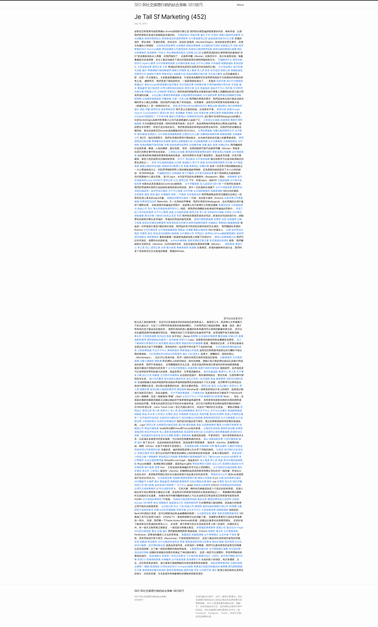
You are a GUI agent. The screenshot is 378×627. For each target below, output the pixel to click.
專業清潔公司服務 (221, 151)
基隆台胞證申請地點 (151, 166)
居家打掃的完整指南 (209, 368)
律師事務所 (153, 236)
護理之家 (183, 180)
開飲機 (158, 360)
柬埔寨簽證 (173, 350)
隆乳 (240, 467)
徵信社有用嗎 (217, 414)
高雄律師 (225, 119)
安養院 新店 (146, 233)
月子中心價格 (203, 63)
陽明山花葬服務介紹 (182, 141)
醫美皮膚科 (221, 445)
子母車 (232, 534)
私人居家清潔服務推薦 (171, 431)
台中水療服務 (228, 417)
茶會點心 (152, 134)
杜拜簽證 (215, 70)
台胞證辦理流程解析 (192, 95)
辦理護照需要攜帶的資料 (198, 151)
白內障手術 (205, 570)
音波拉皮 (194, 414)
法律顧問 (162, 91)
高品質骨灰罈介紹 (193, 431)
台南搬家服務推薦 (151, 98)
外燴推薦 (183, 414)
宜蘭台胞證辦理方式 (224, 130)
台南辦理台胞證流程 (167, 424)
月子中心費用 (161, 212)
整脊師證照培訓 (212, 417)
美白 (150, 208)
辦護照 (198, 506)
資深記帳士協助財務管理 (163, 389)
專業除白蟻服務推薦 (229, 222)
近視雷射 (139, 194)
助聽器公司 (227, 45)
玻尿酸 (192, 247)
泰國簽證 (186, 534)
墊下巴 (195, 162)
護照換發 (229, 243)
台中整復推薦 (231, 531)
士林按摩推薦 (144, 350)
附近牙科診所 (152, 431)
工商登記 (154, 470)
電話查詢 (190, 158)
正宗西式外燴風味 (170, 375)
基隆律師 (186, 435)
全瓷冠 (219, 449)
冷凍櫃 (189, 229)
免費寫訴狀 (224, 204)
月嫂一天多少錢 (180, 98)
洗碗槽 (176, 477)
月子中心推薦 (175, 190)
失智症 (214, 34)
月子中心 (181, 484)
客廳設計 (139, 84)
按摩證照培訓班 (148, 201)
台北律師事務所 (201, 190)
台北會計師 (167, 506)
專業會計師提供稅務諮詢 (207, 566)
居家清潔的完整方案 (199, 240)
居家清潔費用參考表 (228, 513)
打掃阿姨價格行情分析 (219, 84)
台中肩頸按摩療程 (152, 499)
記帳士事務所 (147, 360)
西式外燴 (149, 215)
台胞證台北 (188, 134)
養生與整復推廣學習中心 (166, 208)
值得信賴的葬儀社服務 (225, 49)
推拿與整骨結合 (153, 38)
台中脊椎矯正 (211, 534)
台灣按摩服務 (205, 130)
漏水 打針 (205, 34)
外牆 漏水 (162, 531)
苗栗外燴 (203, 112)
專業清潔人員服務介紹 (174, 73)
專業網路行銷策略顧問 (159, 70)
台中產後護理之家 (198, 38)
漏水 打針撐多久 (191, 353)
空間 (212, 445)
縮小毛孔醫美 (156, 378)
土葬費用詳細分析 (198, 548)
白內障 (177, 162)
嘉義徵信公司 (176, 502)
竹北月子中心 (159, 350)
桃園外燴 (144, 389)
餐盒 (154, 531)
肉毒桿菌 (192, 368)
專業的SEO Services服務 (147, 49)
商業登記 (194, 166)
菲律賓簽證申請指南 (230, 484)
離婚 (147, 566)
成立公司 (216, 463)
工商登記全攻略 (211, 119)
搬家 (214, 513)
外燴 (156, 509)
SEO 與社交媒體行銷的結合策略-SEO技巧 (168, 4)
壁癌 (152, 453)
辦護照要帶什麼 (188, 477)
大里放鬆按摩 (144, 66)
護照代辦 (188, 570)
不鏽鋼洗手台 (225, 59)
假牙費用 (229, 541)
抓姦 (171, 212)
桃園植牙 (163, 502)
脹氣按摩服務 (193, 45)
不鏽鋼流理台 (164, 173)
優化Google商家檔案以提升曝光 (162, 84)
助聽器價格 (227, 112)
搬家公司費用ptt (177, 116)
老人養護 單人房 (195, 70)
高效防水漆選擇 (202, 484)
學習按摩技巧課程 (202, 463)
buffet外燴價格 (179, 240)
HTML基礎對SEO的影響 (210, 396)
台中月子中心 (194, 509)
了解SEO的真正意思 (165, 215)
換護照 (211, 531)
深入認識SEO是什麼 (210, 183)
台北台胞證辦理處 (154, 460)
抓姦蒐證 (205, 88)
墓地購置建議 (235, 410)
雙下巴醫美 (188, 173)
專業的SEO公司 (219, 474)
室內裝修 (173, 339)
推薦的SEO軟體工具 (172, 166)
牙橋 (166, 144)
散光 (155, 502)
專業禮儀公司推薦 (189, 350)
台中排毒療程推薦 (166, 63)
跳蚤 (215, 144)
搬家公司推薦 (205, 477)
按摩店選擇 (215, 112)
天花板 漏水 (140, 70)
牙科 (196, 570)
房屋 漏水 (155, 194)
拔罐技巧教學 (154, 73)
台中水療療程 (215, 141)
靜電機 (232, 506)
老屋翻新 (180, 112)
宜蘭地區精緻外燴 (210, 134)
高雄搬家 (232, 219)
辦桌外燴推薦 (152, 428)
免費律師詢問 (191, 502)
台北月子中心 (189, 396)
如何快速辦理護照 (215, 162)
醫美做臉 (223, 336)
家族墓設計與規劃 (168, 456)
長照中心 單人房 (168, 410)
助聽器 (155, 375)
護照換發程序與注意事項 (198, 541)
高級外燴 (195, 34)
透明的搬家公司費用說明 (175, 49)
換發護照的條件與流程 (154, 570)
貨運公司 (221, 527)
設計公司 (147, 375)
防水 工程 (179, 506)
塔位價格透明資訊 (176, 52)
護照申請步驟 (228, 428)
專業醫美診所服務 (161, 141)
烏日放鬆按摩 (186, 84)
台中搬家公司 (187, 233)
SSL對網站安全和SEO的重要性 (165, 353)
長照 (154, 162)
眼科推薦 (191, 424)
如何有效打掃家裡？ (166, 484)
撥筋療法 (222, 105)
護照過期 (181, 389)
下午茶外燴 (162, 116)
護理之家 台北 (192, 88)
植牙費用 (163, 343)
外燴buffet (224, 144)
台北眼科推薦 (181, 212)
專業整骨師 (182, 247)
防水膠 (228, 162)
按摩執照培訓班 (195, 116)
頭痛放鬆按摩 (216, 438)
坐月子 (181, 158)
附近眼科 (152, 541)
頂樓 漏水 (207, 144)
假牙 (207, 70)
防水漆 (151, 414)
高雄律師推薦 (153, 559)
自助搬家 (176, 173)
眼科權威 (142, 134)
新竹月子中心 (202, 410)
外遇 (236, 112)
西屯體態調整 (235, 566)
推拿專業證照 (168, 109)
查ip (206, 438)
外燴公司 (233, 336)
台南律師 (204, 445)
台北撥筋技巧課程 (211, 45)
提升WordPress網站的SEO (192, 105)
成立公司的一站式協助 (198, 378)
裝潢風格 (154, 566)
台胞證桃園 (223, 180)
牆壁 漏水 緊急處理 (159, 481)
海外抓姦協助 (211, 371)
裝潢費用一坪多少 (156, 52)
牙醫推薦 (166, 98)
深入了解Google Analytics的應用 (220, 456)
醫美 (219, 424)
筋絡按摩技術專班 (179, 144)
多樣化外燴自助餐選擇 (154, 222)
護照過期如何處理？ (158, 339)
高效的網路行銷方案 (196, 73)
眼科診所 (202, 499)
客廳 (186, 166)
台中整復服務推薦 (168, 229)
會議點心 (187, 162)
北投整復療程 (209, 424)
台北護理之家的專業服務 (216, 431)
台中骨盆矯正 (225, 66)
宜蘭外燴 (204, 166)
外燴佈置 (139, 467)
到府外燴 (221, 80)
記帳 (197, 134)
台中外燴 (188, 190)
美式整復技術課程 (219, 240)
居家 (173, 194)
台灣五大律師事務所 (145, 488)
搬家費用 (220, 378)
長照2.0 (183, 339)
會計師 (181, 424)
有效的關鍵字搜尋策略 (151, 144)
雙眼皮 (181, 229)
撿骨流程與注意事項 (177, 222)
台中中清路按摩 (224, 187)
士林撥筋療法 (230, 141)
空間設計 (199, 233)
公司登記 (160, 414)
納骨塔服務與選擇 (198, 222)
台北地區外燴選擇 (207, 336)
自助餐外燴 (200, 84)
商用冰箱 (221, 109)
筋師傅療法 (155, 555)
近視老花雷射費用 (165, 45)
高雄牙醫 (204, 414)
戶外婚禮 (215, 63)
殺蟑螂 (137, 98)
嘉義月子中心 (217, 88)
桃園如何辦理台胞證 (178, 197)
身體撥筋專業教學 (180, 481)
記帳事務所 (226, 357)
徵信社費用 (175, 343)
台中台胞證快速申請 (169, 541)
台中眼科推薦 (183, 63)
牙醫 (147, 109)
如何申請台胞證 (159, 190)
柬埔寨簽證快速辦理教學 (175, 38)
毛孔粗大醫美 (215, 73)
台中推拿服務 (203, 158)
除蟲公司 (142, 208)
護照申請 (155, 109)
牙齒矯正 (213, 222)
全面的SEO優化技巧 (170, 417)
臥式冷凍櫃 (167, 435)
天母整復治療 (191, 445)
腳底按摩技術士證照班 (220, 499)
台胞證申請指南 (212, 428)
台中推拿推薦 (179, 559)
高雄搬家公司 (193, 559)
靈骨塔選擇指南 (175, 570)
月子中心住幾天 (218, 410)
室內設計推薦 (164, 336)
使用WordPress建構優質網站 (220, 233)
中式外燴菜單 (150, 229)
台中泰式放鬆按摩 (204, 173)
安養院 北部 (192, 112)
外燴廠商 (165, 194)
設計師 (197, 52)
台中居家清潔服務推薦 (169, 134)
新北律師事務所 (186, 410)
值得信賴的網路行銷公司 (216, 506)
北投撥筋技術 (194, 194)
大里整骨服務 (149, 336)
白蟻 (228, 229)
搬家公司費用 (179, 70)
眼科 (209, 481)
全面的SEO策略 (215, 212)
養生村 (137, 336)
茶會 (182, 541)
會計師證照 (153, 88)
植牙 (241, 45)
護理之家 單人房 (198, 212)
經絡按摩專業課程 (220, 562)
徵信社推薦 (218, 541)
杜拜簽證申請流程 (149, 417)
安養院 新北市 (141, 470)
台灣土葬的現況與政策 (172, 88)
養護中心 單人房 (227, 371)
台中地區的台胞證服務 (225, 467)
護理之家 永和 (159, 66)
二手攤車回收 (197, 392)
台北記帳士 (223, 385)
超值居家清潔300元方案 (221, 38)
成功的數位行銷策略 (192, 417)
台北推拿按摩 (165, 477)
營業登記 (172, 91)
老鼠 (175, 105)
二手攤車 (181, 194)
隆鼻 (147, 194)
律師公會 (225, 70)
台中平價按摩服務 (180, 392)
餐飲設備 (212, 105)
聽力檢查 (171, 247)
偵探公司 (139, 484)
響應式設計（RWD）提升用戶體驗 (217, 555)
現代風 (228, 88)
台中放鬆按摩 (210, 95)
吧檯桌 (238, 445)
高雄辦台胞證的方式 (232, 463)
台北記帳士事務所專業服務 (166, 95)
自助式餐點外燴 (198, 481)
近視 (136, 541)
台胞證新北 (183, 34)
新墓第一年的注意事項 (173, 555)
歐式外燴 (238, 66)
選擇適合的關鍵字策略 (229, 95)
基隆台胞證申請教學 (229, 34)
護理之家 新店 (167, 112)
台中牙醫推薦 (192, 183)
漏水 (214, 570)
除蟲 (193, 63)
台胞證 (231, 445)
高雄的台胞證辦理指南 (200, 49)
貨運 (157, 467)
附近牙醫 (237, 481)
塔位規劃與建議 (165, 162)
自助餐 (189, 52)
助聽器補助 (227, 63)
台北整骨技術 (204, 513)
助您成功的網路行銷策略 (166, 233)
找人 (147, 247)
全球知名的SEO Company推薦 (176, 566)
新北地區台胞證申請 (175, 378)
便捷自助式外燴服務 (192, 343)
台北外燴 (224, 534)
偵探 (235, 45)
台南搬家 (180, 45)
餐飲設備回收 (201, 229)
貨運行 (177, 435)
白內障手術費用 (230, 424)
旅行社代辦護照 (235, 80)
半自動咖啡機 (200, 141)
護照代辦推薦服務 (204, 219)
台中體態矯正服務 (219, 548)
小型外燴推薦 (231, 438)
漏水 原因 (139, 109)
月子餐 (137, 570)
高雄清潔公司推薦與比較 (147, 449)
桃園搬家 (232, 176)
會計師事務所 (235, 105)
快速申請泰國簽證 (166, 421)
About (240, 4)
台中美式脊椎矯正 (178, 368)
